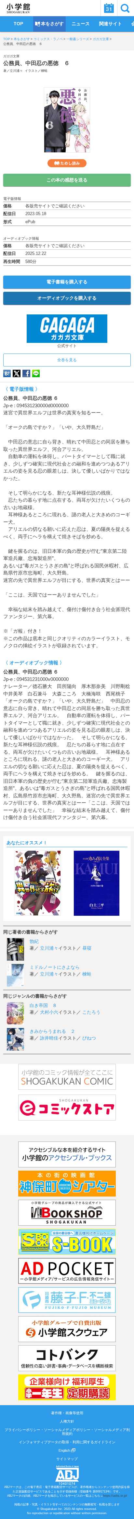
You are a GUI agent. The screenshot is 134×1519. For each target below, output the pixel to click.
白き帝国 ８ (43, 1005)
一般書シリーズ (77, 39)
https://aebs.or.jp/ (115, 1495)
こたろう (91, 1012)
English (65, 1450)
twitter (16, 373)
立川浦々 (16, 70)
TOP (6, 39)
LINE (36, 373)
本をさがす (22, 39)
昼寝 (86, 948)
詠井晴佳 (49, 1038)
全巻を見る (67, 360)
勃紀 (34, 941)
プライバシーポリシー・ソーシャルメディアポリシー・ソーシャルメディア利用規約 (67, 1432)
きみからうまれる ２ (52, 1031)
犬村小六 (49, 1012)
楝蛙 (44, 70)
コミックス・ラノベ (48, 39)
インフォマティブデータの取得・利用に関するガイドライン (67, 1442)
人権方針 (67, 1421)
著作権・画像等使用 (67, 1413)
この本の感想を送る (67, 179)
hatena (7, 373)
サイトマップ (67, 1459)
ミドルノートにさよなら (55, 967)
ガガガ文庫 (101, 39)
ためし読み (67, 163)
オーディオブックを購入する (67, 298)
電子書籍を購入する (67, 281)
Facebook (26, 373)
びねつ (89, 1038)
